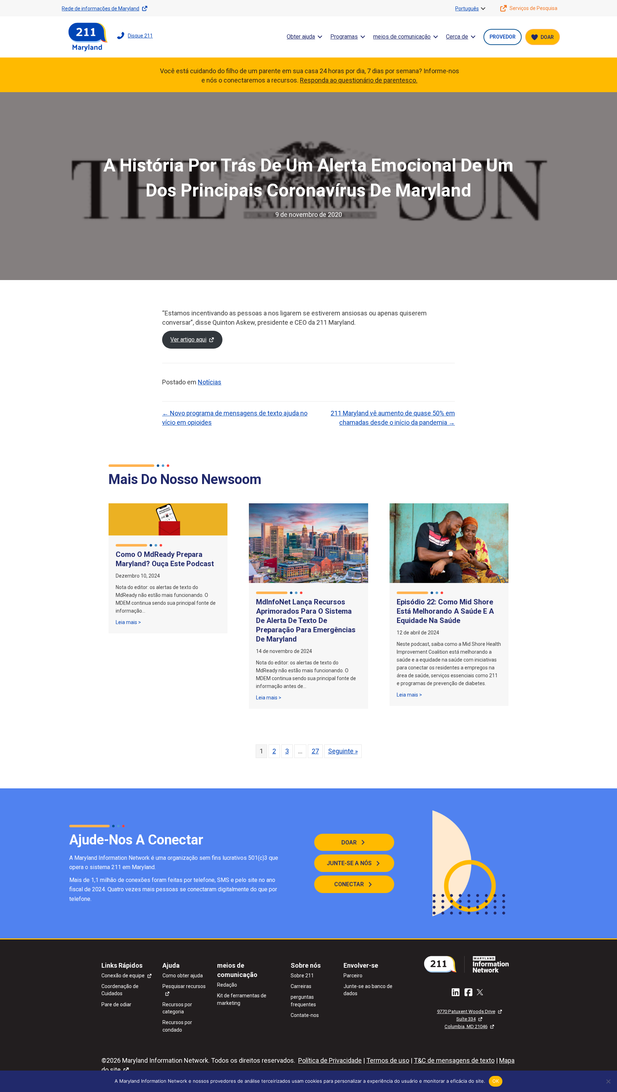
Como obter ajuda (182, 975)
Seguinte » (343, 751)
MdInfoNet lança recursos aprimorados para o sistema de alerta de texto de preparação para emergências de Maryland (306, 620)
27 (315, 751)
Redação (227, 985)
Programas (344, 36)
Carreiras (301, 986)
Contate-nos (305, 1015)
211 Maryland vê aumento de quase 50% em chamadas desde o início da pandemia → (393, 417)
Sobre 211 (302, 975)
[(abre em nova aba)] (469, 963)
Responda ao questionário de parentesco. (358, 80)
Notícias (209, 382)
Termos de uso (387, 1060)
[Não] (608, 1081)
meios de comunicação (402, 36)
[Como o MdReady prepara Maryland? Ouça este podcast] (168, 519)
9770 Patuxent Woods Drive (466, 1011)
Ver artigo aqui (188, 339)
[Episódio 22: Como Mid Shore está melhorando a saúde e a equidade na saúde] (449, 542)
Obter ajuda (301, 36)
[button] (483, 9)
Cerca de (457, 36)
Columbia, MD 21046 (466, 1026)
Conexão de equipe (123, 975)
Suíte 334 (466, 1019)
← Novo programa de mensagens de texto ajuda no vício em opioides (234, 417)
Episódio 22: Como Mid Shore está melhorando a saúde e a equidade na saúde (445, 611)
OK (495, 1081)
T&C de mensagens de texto (454, 1060)
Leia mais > (128, 622)
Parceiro (352, 975)
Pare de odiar (116, 1004)
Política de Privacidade (330, 1060)
